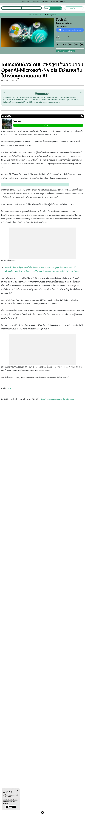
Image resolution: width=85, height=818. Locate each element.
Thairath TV (54, 1)
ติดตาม (49, 125)
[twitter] (64, 44)
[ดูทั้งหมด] (81, 116)
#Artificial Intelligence (67, 51)
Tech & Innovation (35, 15)
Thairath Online (24, 1)
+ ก (31, 8)
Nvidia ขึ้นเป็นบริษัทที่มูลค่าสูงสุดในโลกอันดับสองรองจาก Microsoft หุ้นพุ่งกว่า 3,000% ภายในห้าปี (40, 267)
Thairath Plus (35, 1)
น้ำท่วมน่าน (17, 122)
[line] (70, 44)
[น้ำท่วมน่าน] (7, 124)
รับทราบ (10, 807)
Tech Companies (50, 15)
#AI (58, 51)
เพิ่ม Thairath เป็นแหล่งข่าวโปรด (71, 30)
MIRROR (62, 1)
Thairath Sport (45, 1)
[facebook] (57, 44)
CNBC (9, 388)
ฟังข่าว (75, 8)
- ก (11, 8)
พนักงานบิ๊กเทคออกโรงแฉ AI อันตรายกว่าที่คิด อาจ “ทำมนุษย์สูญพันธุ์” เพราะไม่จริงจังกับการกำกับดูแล (42, 271)
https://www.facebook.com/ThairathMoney (57, 398)
